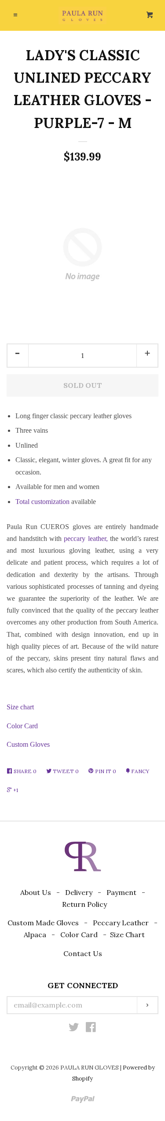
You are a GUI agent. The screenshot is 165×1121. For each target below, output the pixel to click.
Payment (121, 892)
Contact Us (82, 953)
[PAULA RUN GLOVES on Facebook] (90, 1028)
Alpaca (35, 934)
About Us (35, 892)
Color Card (22, 726)
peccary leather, (85, 538)
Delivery (78, 892)
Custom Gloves (28, 744)
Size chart (20, 707)
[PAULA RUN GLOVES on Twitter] (74, 1028)
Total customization (42, 501)
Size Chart (127, 934)
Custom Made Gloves (43, 922)
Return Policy (84, 904)
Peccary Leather (121, 922)
